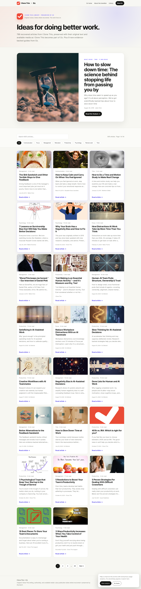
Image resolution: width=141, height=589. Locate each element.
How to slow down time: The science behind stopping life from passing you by (101, 77)
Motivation (58, 143)
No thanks (117, 583)
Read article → (24, 197)
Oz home (89, 3)
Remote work (89, 143)
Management (47, 143)
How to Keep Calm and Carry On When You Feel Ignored (69, 176)
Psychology (78, 143)
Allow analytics (105, 583)
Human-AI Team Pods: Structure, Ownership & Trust (106, 279)
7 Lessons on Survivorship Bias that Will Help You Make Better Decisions (33, 229)
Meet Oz (120, 3)
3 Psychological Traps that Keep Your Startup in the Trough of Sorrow (32, 482)
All (19, 143)
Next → (81, 566)
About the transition (100, 3)
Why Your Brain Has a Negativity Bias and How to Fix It (70, 229)
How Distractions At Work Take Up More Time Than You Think (106, 229)
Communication (28, 143)
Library (111, 3)
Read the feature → (93, 114)
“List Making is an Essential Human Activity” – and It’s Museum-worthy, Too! (68, 280)
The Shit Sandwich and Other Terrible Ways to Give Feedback (33, 177)
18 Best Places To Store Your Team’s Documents (33, 532)
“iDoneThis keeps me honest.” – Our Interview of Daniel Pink (33, 279)
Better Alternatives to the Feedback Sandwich (31, 431)
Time (98, 143)
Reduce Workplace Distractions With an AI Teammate (66, 332)
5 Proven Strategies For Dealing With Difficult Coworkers (103, 482)
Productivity (67, 143)
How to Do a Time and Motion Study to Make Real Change (106, 176)
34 (75, 566)
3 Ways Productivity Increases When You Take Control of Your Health (70, 534)
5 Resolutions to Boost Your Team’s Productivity (69, 480)
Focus (38, 143)
